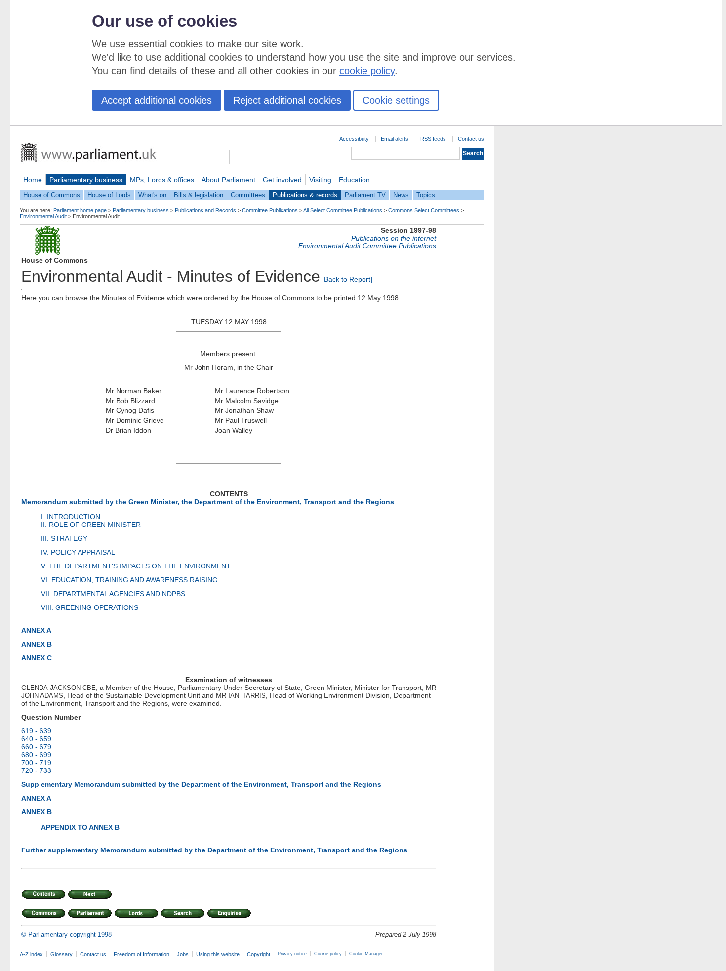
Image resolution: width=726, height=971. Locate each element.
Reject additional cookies (287, 100)
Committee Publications (270, 210)
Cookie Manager (366, 953)
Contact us (471, 139)
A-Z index (31, 954)
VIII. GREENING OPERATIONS (89, 607)
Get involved (282, 180)
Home (32, 180)
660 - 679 (36, 747)
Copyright (258, 954)
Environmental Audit (43, 216)
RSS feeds (433, 139)
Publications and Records (205, 210)
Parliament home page (80, 210)
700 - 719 (36, 763)
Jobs (183, 954)
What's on (152, 195)
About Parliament (228, 180)
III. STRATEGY (64, 538)
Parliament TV (365, 195)
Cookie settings (396, 100)
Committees (248, 195)
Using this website (218, 954)
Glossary (61, 954)
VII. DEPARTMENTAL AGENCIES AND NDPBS (113, 594)
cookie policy (367, 70)
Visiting (320, 180)
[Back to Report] (347, 279)
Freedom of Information (141, 954)
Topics (425, 195)
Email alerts (394, 139)
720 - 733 (36, 770)
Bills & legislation (198, 195)
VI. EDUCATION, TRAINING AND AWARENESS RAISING (129, 580)
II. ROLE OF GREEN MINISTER (91, 524)
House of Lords (109, 195)
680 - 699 (36, 755)
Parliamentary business (85, 180)
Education (354, 180)
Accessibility (354, 139)
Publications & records (305, 195)
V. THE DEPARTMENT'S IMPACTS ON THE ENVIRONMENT (136, 566)
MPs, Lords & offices (162, 180)
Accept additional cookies (156, 100)
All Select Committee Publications (342, 210)
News (401, 195)
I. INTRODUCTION (70, 517)
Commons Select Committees (423, 210)
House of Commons (51, 195)
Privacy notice (292, 953)
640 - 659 (36, 739)
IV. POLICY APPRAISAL (78, 552)
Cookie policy (328, 953)
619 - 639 (36, 731)
